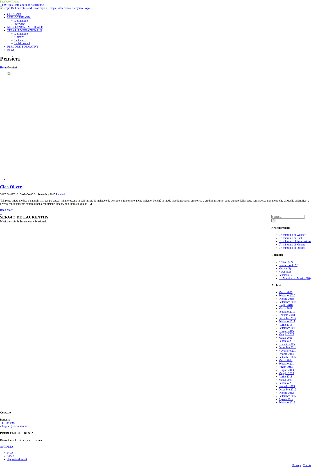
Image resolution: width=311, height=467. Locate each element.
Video (10, 455)
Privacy (296, 465)
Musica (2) (285, 268)
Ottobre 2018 (286, 298)
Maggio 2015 (286, 334)
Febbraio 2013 (287, 383)
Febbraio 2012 (287, 402)
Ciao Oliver (11, 186)
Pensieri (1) (285, 274)
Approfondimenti (17, 459)
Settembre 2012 (287, 395)
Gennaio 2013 (287, 386)
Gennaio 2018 (287, 314)
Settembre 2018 (287, 301)
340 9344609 (7, 422)
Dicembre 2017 (287, 318)
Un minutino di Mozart (292, 244)
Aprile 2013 (285, 376)
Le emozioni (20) (288, 265)
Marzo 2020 (285, 292)
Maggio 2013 (286, 373)
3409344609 (7, 4)
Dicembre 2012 (287, 389)
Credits (307, 465)
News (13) (285, 271)
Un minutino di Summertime (295, 241)
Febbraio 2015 (287, 340)
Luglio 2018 (286, 305)
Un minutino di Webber (292, 234)
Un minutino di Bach (291, 238)
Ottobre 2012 (286, 392)
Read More (6, 209)
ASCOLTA (6, 446)
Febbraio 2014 (287, 363)
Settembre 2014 (287, 357)
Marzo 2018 (285, 308)
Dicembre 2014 (287, 347)
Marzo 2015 (285, 337)
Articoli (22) (286, 261)
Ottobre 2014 (286, 353)
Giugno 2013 (286, 370)
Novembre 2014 (288, 350)
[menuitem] (159, 14)
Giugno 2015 (286, 331)
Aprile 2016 (285, 324)
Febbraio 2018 (287, 311)
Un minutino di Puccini (292, 247)
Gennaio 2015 (287, 344)
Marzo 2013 (285, 379)
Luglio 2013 (286, 366)
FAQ (10, 452)
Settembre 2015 (287, 327)
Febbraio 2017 (287, 321)
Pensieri (60, 194)
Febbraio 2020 (287, 295)
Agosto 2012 (286, 399)
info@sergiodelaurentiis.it (29, 4)
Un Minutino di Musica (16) (295, 278)
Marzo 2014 (285, 360)
